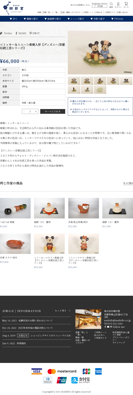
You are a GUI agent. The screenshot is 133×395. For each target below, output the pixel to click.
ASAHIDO (66, 391)
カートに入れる (53, 111)
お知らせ (99, 12)
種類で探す (32, 18)
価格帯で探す (54, 18)
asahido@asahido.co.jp (117, 320)
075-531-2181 (115, 323)
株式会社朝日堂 (112, 311)
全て (14, 18)
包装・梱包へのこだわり (71, 12)
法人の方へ (99, 335)
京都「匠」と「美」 (51, 12)
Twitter (7, 33)
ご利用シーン (88, 12)
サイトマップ (119, 342)
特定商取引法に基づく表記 (121, 333)
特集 (39, 12)
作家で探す (99, 18)
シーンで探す (77, 18)
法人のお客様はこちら (80, 4)
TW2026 (118, 18)
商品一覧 (79, 337)
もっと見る (128, 183)
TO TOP (125, 390)
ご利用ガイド (109, 12)
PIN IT (36, 33)
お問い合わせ (122, 12)
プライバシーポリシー (121, 338)
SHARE (22, 33)
